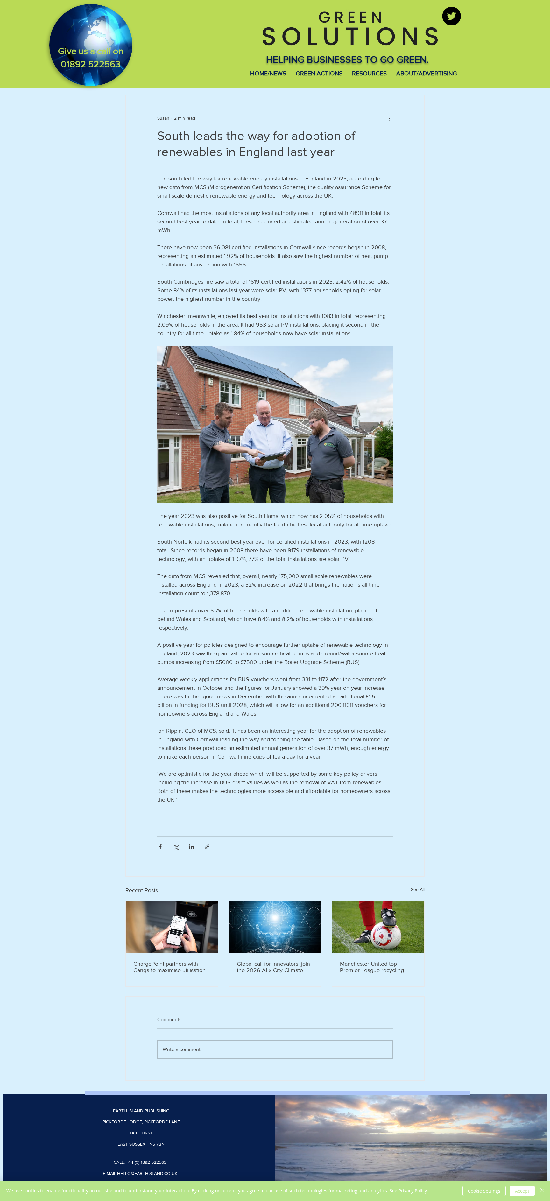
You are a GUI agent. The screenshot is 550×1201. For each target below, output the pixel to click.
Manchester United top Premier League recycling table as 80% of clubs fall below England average (372, 967)
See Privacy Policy (408, 1191)
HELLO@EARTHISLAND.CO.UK (147, 1173)
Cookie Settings (484, 1191)
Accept (522, 1191)
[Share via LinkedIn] (191, 847)
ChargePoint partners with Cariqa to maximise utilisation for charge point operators (169, 967)
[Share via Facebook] (160, 847)
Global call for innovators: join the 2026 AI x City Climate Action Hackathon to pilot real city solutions (273, 967)
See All (418, 889)
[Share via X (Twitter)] (176, 847)
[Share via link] (207, 847)
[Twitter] (451, 16)
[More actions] (389, 118)
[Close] (542, 1191)
